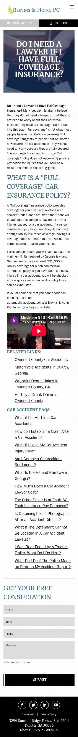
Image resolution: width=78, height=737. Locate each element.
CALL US (60, 23)
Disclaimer (28, 714)
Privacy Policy (48, 714)
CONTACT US (22, 23)
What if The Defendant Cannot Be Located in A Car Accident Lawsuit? (41, 533)
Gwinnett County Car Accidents (41, 359)
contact (42, 302)
